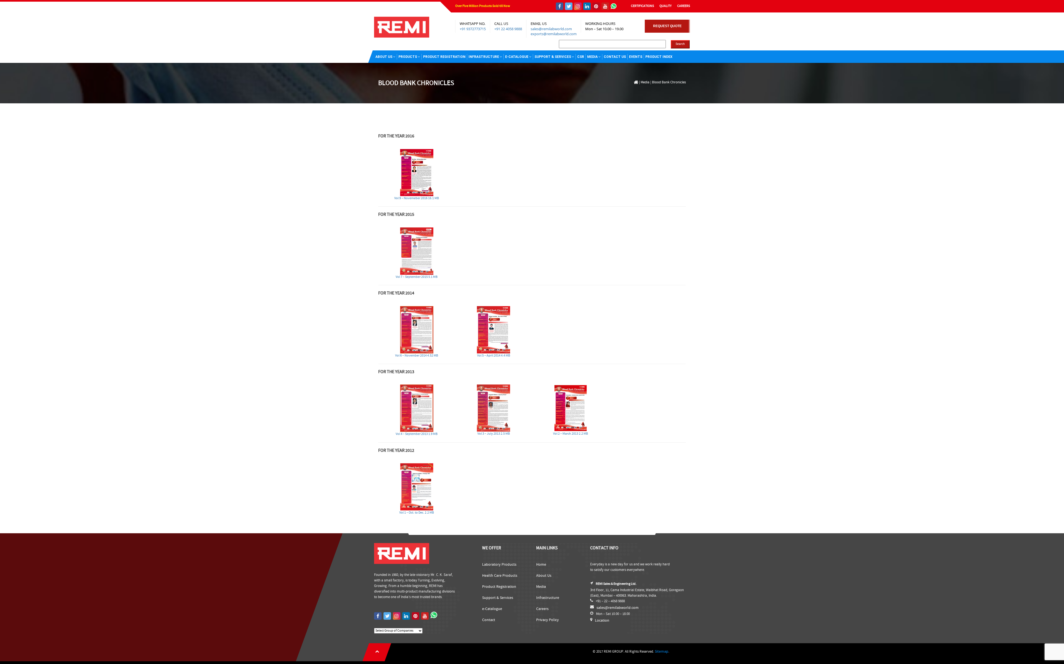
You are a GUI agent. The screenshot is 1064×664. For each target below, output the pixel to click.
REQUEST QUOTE (667, 26)
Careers (542, 608)
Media (592, 57)
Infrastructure (484, 57)
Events (635, 57)
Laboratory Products (499, 564)
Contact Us (615, 57)
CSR (580, 57)
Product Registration (444, 57)
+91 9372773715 (473, 28)
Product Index (658, 57)
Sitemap (661, 651)
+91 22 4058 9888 (508, 28)
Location (602, 620)
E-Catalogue (516, 57)
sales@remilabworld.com (551, 28)
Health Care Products (499, 575)
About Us (383, 57)
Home (541, 564)
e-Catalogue (492, 608)
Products (407, 57)
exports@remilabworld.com (554, 33)
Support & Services (552, 57)
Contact (488, 619)
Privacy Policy (547, 619)
